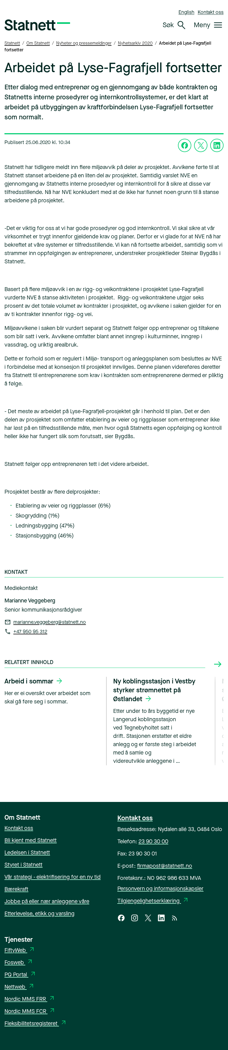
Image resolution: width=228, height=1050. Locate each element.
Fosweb (18, 962)
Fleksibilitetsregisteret (35, 1023)
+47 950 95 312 (30, 631)
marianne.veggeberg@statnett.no (49, 622)
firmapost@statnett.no (164, 866)
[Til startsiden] (37, 25)
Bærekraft (16, 889)
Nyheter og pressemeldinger (83, 43)
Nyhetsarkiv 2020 (135, 43)
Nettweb (19, 987)
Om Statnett (38, 43)
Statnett (12, 43)
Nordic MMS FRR (29, 999)
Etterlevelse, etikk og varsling (39, 913)
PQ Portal (20, 974)
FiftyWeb (19, 950)
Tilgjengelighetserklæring (153, 901)
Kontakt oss (211, 12)
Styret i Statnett (23, 865)
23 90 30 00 (153, 841)
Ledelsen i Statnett (27, 852)
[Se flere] (218, 664)
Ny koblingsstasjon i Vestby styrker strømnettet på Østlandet (154, 690)
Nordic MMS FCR (30, 1011)
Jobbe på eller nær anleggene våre (46, 901)
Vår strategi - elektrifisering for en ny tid (52, 877)
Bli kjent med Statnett (30, 840)
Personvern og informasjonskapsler (160, 888)
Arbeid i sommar (28, 681)
